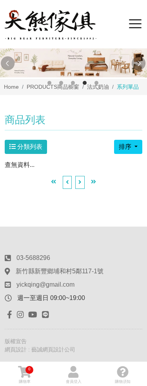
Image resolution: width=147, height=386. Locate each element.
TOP (134, 325)
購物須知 (123, 381)
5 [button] (96, 83)
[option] (73, 62)
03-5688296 (33, 257)
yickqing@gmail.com (45, 284)
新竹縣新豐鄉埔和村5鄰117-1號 (59, 271)
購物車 (25, 375)
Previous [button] (8, 63)
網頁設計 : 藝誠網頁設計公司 (40, 349)
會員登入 (74, 381)
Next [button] (139, 63)
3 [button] (73, 83)
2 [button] (61, 83)
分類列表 (29, 146)
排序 (126, 146)
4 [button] (85, 83)
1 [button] (49, 83)
